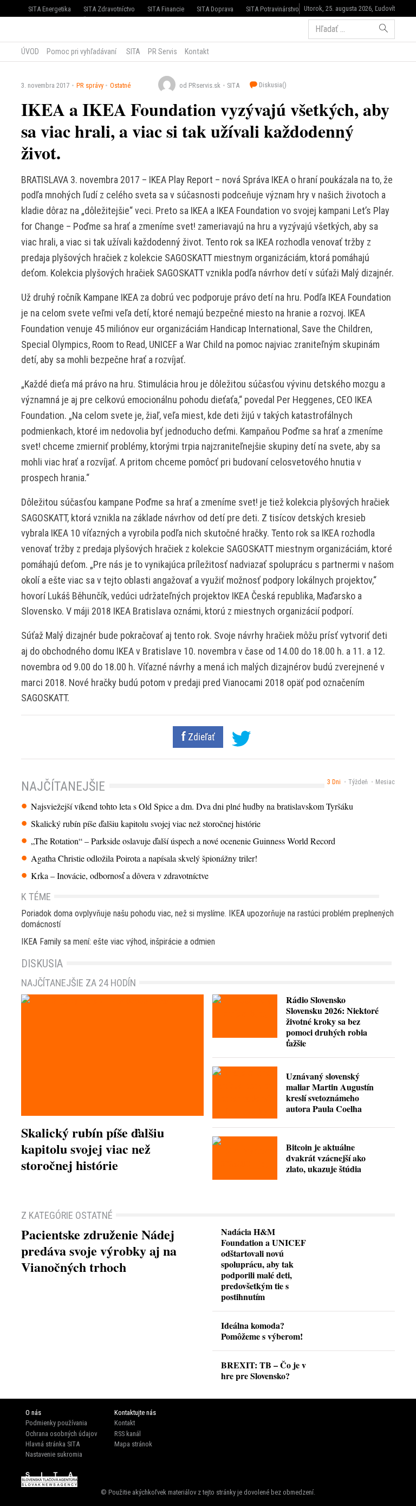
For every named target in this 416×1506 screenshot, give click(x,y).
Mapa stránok (133, 1444)
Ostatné (120, 85)
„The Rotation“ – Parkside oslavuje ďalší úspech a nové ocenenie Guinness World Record (183, 841)
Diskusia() (272, 85)
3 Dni (334, 782)
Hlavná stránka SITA (52, 1444)
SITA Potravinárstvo (272, 9)
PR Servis (162, 51)
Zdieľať (200, 737)
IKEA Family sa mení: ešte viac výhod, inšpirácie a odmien (118, 941)
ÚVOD (30, 51)
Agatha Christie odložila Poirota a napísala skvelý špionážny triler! (144, 858)
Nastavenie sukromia (53, 1454)
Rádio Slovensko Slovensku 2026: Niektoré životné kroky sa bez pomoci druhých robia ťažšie (332, 1021)
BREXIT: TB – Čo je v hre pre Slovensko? (263, 1370)
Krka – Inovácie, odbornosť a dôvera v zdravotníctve (120, 875)
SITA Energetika (49, 9)
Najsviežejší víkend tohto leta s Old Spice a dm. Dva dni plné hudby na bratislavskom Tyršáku (192, 806)
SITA (132, 51)
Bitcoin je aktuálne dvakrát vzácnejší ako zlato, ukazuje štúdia (326, 1158)
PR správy (89, 85)
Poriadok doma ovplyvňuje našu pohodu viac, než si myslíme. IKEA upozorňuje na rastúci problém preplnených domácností (207, 918)
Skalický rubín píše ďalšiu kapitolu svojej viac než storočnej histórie (146, 823)
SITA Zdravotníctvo (109, 9)
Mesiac (385, 782)
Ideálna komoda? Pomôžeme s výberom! (262, 1330)
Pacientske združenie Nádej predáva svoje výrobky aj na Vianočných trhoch (99, 1250)
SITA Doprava (215, 9)
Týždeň (358, 782)
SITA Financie (165, 9)
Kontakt (197, 51)
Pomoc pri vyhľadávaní (81, 51)
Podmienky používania (56, 1423)
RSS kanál (127, 1434)
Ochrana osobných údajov (61, 1434)
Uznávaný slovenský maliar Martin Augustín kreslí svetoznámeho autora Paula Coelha (330, 1092)
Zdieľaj (53, 28)
